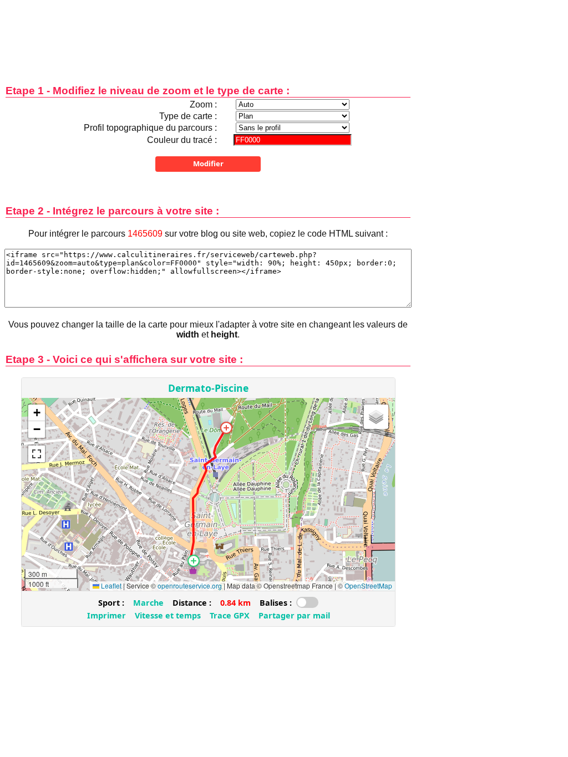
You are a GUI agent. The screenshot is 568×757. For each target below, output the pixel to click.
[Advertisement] (208, 34)
